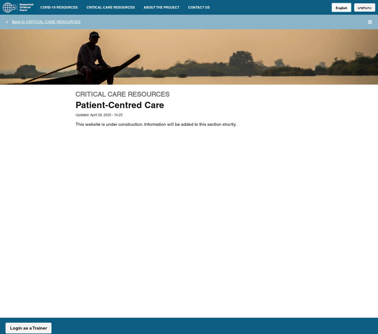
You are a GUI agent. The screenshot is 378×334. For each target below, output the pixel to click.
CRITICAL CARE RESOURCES (111, 7)
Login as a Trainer (28, 328)
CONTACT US (199, 7)
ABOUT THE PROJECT (161, 7)
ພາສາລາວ (365, 8)
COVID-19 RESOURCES (59, 7)
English (341, 8)
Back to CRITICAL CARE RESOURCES (46, 22)
